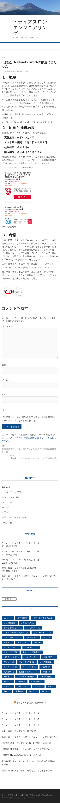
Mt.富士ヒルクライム (43, 618)
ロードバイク (29, 667)
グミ (46, 637)
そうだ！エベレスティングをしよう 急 (20, 543)
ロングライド (10, 667)
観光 (45, 691)
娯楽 (3, 57)
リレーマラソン (26, 662)
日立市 (38, 686)
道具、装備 (7, 522)
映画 (51, 686)
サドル (8, 642)
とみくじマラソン (12, 628)
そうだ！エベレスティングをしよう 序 (20, 559)
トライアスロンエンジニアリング (30, 27)
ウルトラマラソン (42, 632)
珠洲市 (19, 691)
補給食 (33, 691)
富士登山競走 (46, 676)
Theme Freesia (47, 795)
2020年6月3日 (9, 71)
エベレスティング (12, 637)
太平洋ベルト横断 (25, 676)
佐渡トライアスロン (28, 672)
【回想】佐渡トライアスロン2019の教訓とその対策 (26, 743)
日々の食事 (36, 681)
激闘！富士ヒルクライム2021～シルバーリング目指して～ (29, 576)
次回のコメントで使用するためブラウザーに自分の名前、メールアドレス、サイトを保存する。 (29, 419)
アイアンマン (33, 628)
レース (5, 502)
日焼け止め (23, 686)
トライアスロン (11, 647)
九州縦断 (9, 672)
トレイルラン (31, 647)
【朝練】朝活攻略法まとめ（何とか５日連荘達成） (26, 749)
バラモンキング (11, 657)
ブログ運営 (49, 657)
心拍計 (8, 681)
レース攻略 (45, 662)
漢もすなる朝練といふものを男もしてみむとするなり (27, 770)
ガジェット (32, 637)
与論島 (46, 667)
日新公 (8, 686)
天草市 (8, 676)
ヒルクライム (31, 657)
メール (6, 380)
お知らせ (6, 487)
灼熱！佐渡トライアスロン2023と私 (19, 568)
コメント (7, 326)
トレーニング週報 (32, 652)
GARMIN (22, 618)
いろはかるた (27, 623)
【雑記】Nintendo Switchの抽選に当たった (22, 755)
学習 (4, 512)
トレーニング (8, 497)
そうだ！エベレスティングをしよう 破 (20, 551)
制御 (46, 672)
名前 (5, 365)
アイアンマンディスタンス (16, 632)
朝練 (7, 691)
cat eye (8, 618)
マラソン (9, 662)
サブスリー (23, 642)
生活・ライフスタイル (12, 517)
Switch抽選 (24, 71)
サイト (5, 394)
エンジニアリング (10, 492)
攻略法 (21, 681)
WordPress (6, 798)
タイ (37, 642)
